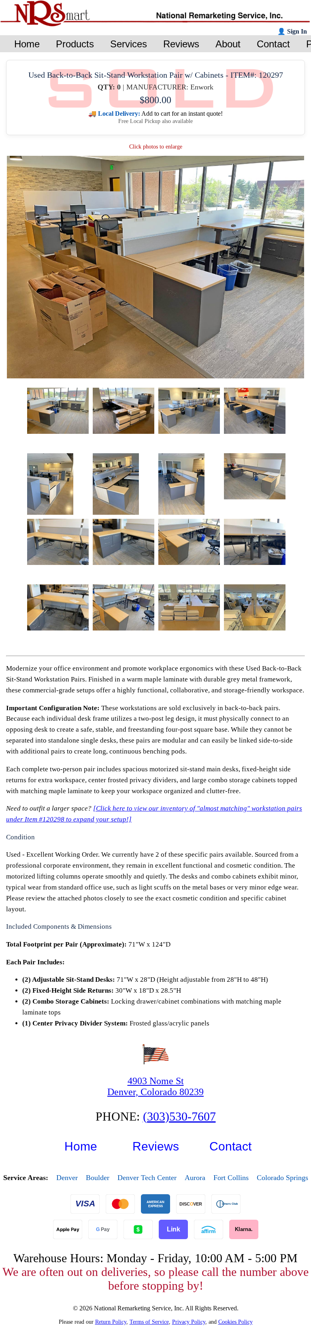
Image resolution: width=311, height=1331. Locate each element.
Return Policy (110, 1321)
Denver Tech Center (147, 1178)
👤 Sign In (292, 31)
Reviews (155, 1146)
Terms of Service (149, 1321)
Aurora (195, 1178)
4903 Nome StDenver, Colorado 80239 (155, 1086)
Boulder (97, 1178)
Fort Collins (231, 1178)
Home (80, 1146)
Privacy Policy (188, 1321)
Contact (230, 1146)
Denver (67, 1178)
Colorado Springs (282, 1178)
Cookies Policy (235, 1321)
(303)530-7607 (179, 1116)
